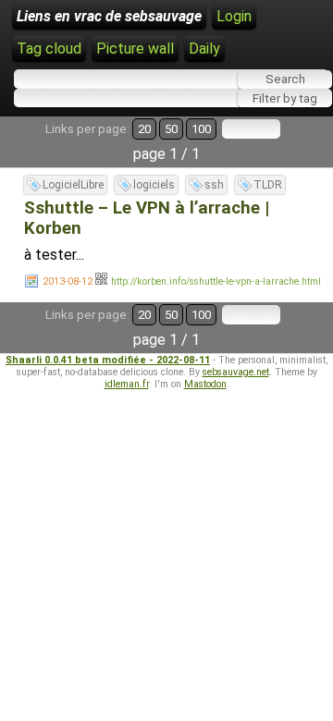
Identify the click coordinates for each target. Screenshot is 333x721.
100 (201, 129)
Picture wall (135, 48)
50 (171, 129)
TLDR (267, 184)
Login (234, 16)
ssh (214, 184)
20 (144, 129)
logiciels (154, 184)
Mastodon (205, 384)
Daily (204, 48)
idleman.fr (127, 384)
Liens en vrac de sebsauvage (109, 16)
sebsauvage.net (236, 372)
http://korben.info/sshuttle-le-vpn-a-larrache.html (216, 281)
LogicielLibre (73, 184)
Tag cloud (49, 48)
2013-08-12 (67, 281)
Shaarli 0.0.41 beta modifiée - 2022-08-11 (108, 360)
